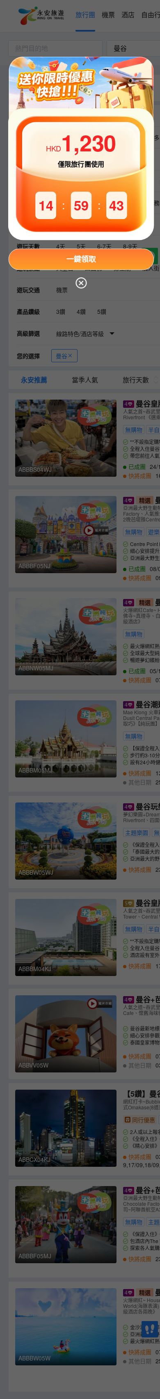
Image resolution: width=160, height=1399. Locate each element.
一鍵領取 (81, 259)
